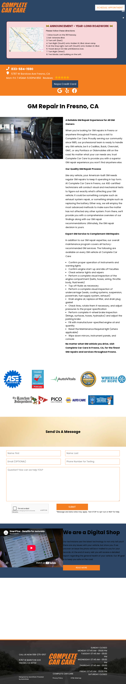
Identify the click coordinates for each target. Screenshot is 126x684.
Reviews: (45, 78)
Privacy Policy (58, 678)
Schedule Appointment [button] (110, 7)
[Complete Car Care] (14, 7)
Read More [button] (81, 567)
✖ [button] (123, 17)
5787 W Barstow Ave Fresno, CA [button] (30, 73)
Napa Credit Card (65, 84)
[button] (59, 90)
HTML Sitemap (76, 678)
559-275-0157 (39, 654)
